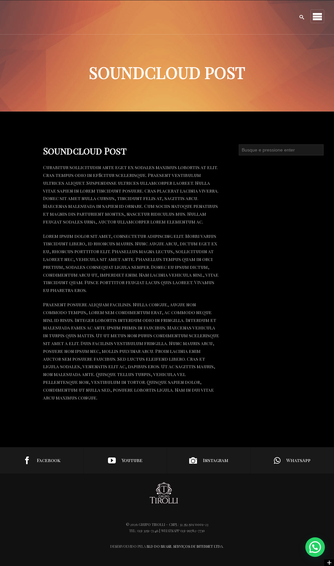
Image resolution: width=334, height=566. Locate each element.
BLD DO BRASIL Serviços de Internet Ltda (185, 546)
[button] (315, 547)
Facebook (48, 460)
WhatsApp (298, 460)
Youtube (132, 460)
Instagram (215, 460)
